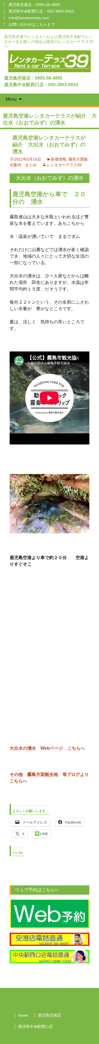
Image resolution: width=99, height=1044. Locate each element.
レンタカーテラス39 (64, 165)
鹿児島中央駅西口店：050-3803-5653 (41, 11)
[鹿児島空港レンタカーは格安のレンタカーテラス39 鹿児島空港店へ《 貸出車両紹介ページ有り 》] (49, 61)
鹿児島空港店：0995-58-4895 (34, 4)
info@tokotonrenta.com (29, 18)
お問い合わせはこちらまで (32, 24)
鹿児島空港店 (49, 1015)
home (23, 1015)
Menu (11, 99)
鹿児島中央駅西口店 (35, 1026)
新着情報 (58, 159)
